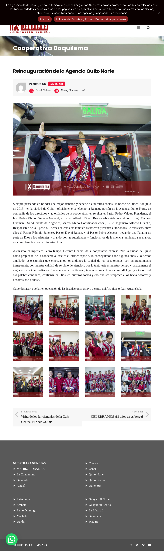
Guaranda (95, 516)
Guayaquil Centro (100, 504)
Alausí (21, 485)
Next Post (117, 414)
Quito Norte (96, 474)
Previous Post (45, 416)
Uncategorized (77, 90)
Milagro (94, 521)
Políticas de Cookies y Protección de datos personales (91, 19)
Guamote (22, 480)
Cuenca (93, 463)
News (64, 90)
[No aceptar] (159, 13)
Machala (22, 516)
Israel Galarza (43, 90)
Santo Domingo (26, 510)
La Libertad (96, 510)
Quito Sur (95, 485)
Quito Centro (97, 480)
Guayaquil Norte (99, 499)
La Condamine (26, 474)
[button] (12, 539)
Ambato (22, 504)
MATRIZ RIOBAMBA (31, 468)
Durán (21, 521)
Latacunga (23, 499)
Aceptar (45, 19)
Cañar (92, 468)
